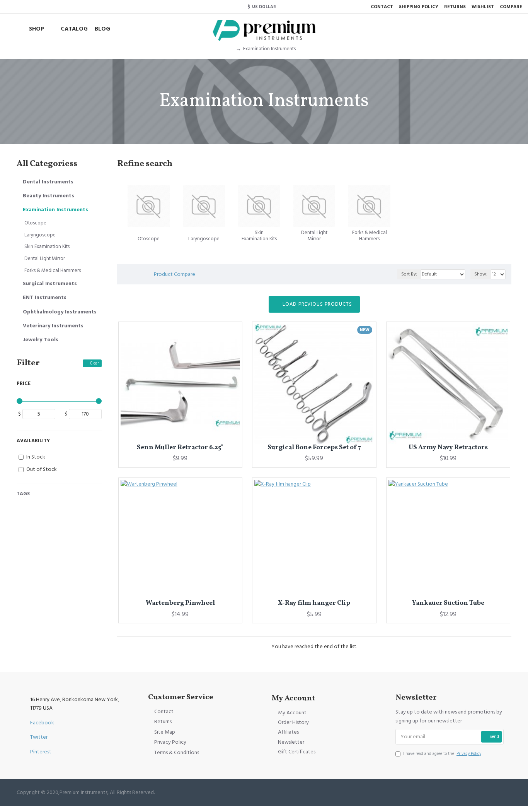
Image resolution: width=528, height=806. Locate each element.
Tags (23, 493)
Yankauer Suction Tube (448, 603)
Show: (480, 274)
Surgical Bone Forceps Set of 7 (314, 448)
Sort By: (409, 274)
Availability (33, 440)
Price (24, 383)
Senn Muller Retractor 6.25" (180, 448)
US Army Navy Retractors (448, 448)
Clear (94, 363)
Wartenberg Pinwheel (180, 603)
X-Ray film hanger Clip (314, 603)
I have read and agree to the (442, 753)
